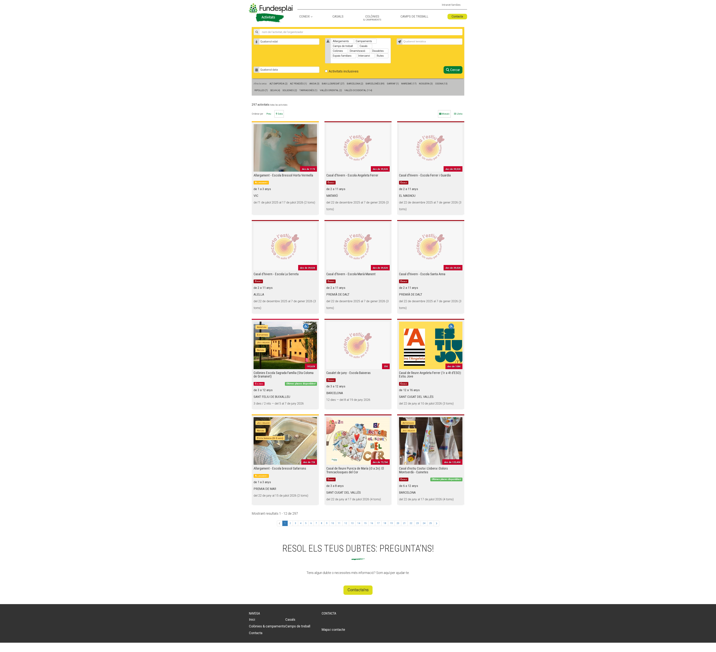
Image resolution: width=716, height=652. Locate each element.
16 (371, 523)
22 (411, 523)
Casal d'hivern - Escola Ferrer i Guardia (425, 175)
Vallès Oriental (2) (331, 90)
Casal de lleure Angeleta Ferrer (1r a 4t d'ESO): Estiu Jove (430, 374)
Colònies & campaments (267, 626)
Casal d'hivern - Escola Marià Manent (351, 274)
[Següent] (436, 523)
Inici (252, 619)
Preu (268, 114)
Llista (459, 114)
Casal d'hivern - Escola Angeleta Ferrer (352, 175)
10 (332, 523)
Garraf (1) (393, 83)
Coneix (304, 16)
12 (345, 523)
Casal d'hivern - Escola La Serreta (276, 274)
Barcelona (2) (355, 83)
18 (385, 523)
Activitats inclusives (344, 71)
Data (280, 114)
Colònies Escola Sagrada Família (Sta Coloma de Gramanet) (283, 374)
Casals (337, 16)
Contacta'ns (358, 590)
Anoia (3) (314, 83)
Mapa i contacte (333, 630)
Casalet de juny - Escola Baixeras (348, 373)
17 (378, 523)
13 (352, 523)
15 (365, 523)
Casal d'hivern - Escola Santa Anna (422, 274)
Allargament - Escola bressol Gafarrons (280, 468)
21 (404, 523)
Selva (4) (275, 90)
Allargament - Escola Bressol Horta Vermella (283, 175)
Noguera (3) (426, 83)
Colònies (372, 18)
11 (339, 523)
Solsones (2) (289, 90)
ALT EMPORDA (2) (278, 83)
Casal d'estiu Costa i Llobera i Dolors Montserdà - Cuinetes (423, 470)
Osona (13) (441, 83)
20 (398, 523)
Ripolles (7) (261, 90)
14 (358, 523)
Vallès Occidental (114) (358, 90)
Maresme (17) (409, 83)
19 (391, 523)
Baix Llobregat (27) (333, 83)
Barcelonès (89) (375, 83)
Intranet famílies (451, 5)
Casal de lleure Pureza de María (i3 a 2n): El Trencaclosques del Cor (355, 470)
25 (430, 523)
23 (417, 523)
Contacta (457, 16)
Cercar (454, 70)
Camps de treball (414, 16)
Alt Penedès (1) (298, 83)
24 (424, 523)
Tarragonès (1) (308, 90)
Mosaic (445, 114)
